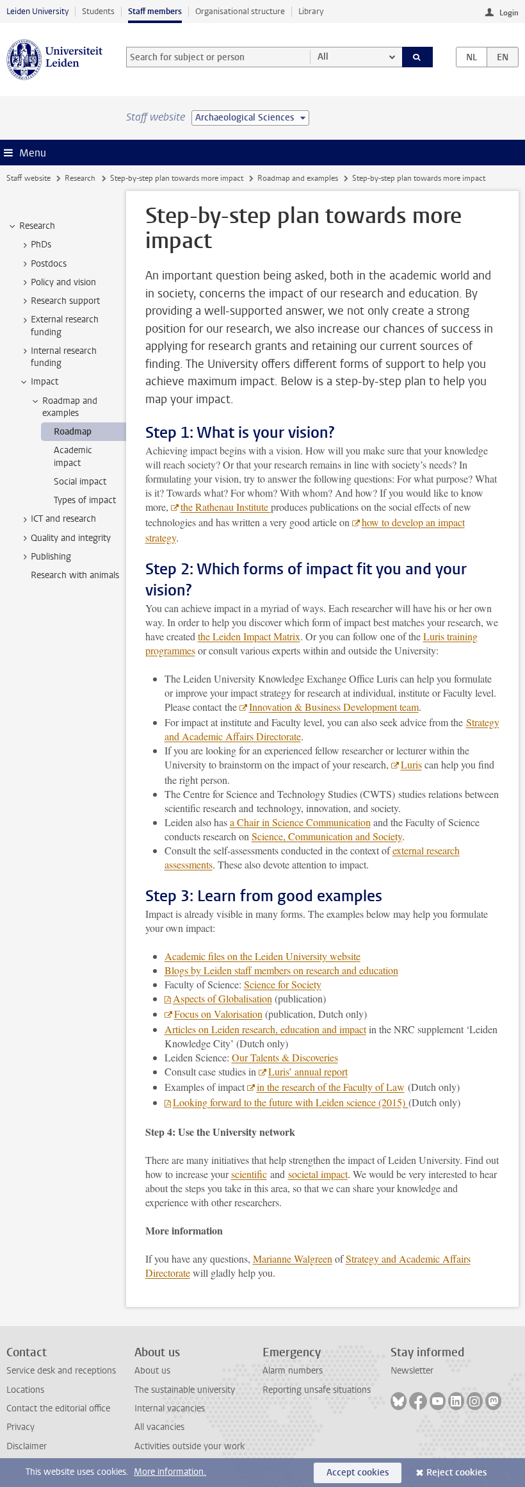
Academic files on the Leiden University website (262, 956)
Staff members (155, 11)
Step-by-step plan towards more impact (176, 178)
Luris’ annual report (308, 1071)
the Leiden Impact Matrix (249, 636)
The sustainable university (184, 1390)
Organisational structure (240, 11)
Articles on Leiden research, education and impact (265, 1029)
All (323, 57)
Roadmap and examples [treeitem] (69, 407)
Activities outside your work (189, 1446)
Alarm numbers (292, 1371)
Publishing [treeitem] (51, 557)
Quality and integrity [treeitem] (71, 538)
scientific (249, 1174)
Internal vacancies (169, 1408)
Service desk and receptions (61, 1371)
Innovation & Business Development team (334, 706)
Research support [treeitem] (65, 301)
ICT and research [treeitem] (63, 519)
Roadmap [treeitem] (73, 432)
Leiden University (37, 11)
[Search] (417, 57)
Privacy (20, 1427)
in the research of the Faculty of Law (331, 1086)
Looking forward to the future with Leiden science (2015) (290, 1102)
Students (98, 11)
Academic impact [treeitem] (73, 456)
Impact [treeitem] (44, 382)
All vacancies (159, 1427)
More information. (170, 1472)
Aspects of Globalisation (222, 998)
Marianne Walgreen (292, 1258)
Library (310, 11)
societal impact (318, 1174)
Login (509, 13)
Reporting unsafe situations (316, 1390)
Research (80, 178)
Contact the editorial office (58, 1408)
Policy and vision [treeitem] (63, 282)
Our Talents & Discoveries (285, 1057)
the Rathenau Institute (226, 506)
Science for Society (282, 984)
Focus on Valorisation (218, 1013)
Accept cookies (358, 1472)
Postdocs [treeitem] (49, 264)
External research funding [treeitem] (65, 325)
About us (152, 1371)
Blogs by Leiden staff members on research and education (281, 970)
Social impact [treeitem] (80, 482)
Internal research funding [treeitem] (64, 357)
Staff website (28, 178)
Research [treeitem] (37, 226)
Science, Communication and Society (327, 836)
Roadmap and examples (297, 178)
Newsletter (412, 1371)
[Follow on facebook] (418, 1401)
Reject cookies (456, 1472)
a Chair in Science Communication (300, 822)
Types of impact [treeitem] (85, 500)
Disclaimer (26, 1446)
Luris (411, 764)
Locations (25, 1390)
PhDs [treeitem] (41, 244)
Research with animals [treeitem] (75, 575)
